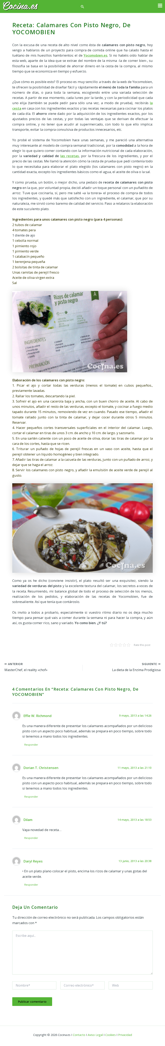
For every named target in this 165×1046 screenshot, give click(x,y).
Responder (31, 744)
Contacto (79, 1035)
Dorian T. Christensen (40, 767)
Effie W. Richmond (37, 715)
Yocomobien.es (95, 55)
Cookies (110, 1035)
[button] (82, 6)
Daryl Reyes (33, 861)
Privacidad (125, 1035)
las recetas (69, 156)
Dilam (27, 819)
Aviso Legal (95, 1035)
